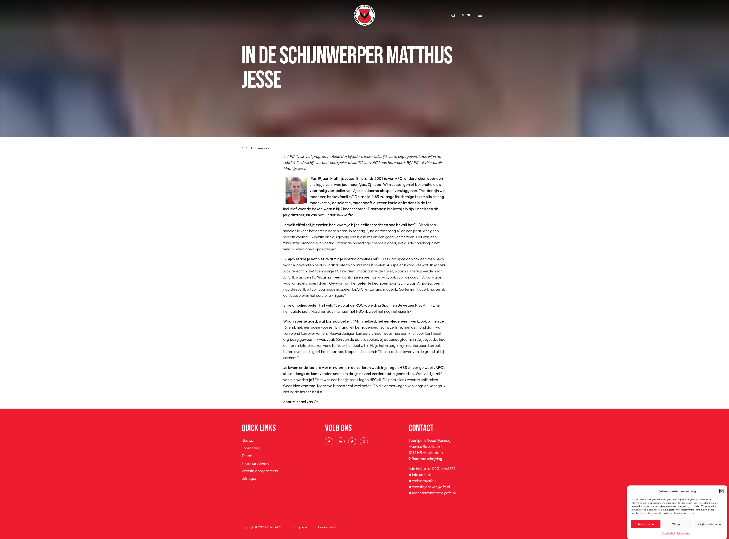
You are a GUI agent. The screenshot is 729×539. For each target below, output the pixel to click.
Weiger (677, 524)
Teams (246, 455)
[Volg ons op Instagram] (364, 441)
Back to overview (258, 148)
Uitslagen (249, 478)
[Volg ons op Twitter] (352, 441)
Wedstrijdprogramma (259, 470)
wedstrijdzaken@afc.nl (431, 486)
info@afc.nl (421, 474)
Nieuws (247, 440)
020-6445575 (443, 468)
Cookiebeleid (668, 533)
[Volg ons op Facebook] (329, 441)
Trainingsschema (255, 463)
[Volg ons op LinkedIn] (341, 441)
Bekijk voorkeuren (709, 524)
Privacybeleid (683, 533)
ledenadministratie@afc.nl (434, 492)
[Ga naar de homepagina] (364, 15)
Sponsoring (250, 448)
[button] (721, 491)
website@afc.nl (424, 480)
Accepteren (646, 524)
